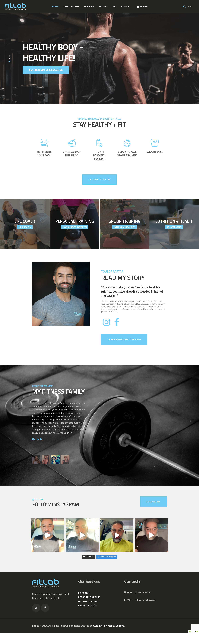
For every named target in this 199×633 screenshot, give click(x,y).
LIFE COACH (84, 593)
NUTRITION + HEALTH (89, 601)
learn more (25, 229)
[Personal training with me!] (151, 535)
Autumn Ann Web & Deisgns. (109, 626)
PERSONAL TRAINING (89, 597)
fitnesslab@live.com (146, 600)
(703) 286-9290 (143, 592)
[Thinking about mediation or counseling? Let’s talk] (47, 535)
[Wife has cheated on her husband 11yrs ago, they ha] (116, 535)
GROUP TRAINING (87, 605)
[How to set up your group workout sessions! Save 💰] (82, 535)
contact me (36, 76)
